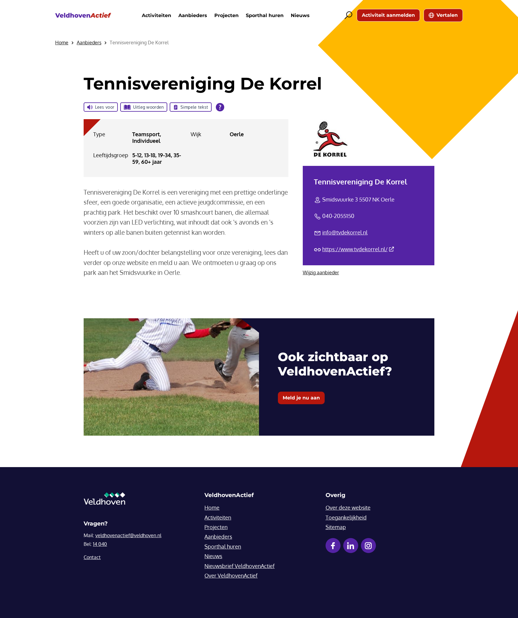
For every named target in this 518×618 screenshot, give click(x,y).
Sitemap (336, 527)
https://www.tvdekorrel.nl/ (358, 249)
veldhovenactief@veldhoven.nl (128, 535)
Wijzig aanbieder (321, 272)
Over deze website (348, 507)
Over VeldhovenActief (231, 575)
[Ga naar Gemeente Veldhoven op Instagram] (368, 545)
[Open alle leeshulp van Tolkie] (220, 107)
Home (211, 507)
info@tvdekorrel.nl (345, 232)
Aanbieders (192, 15)
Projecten (226, 15)
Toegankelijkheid (346, 517)
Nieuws (300, 15)
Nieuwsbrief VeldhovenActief (239, 566)
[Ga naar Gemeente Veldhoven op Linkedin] (350, 545)
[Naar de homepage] (83, 15)
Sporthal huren (265, 15)
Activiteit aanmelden (388, 15)
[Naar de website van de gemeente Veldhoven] (104, 500)
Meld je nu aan (301, 398)
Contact (92, 557)
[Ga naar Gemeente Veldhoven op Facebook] (333, 545)
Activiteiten (156, 15)
